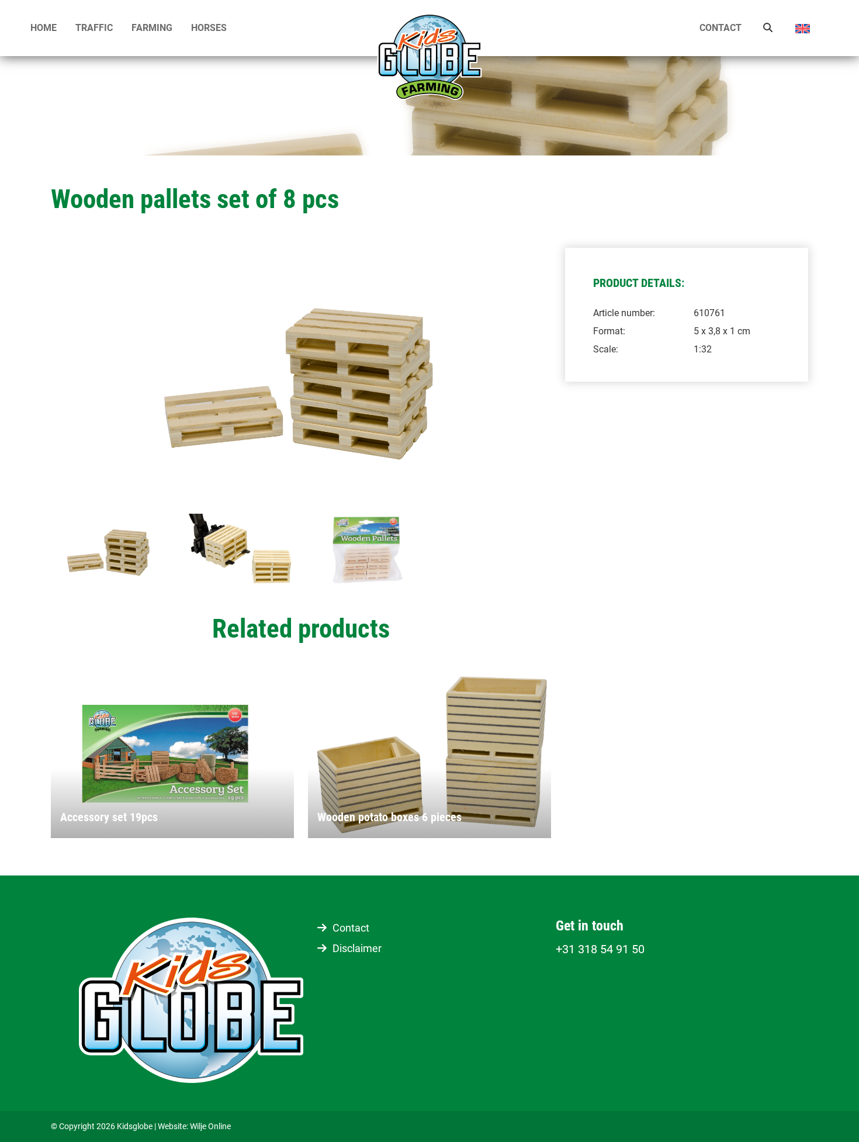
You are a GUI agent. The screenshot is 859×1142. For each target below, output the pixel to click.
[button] (811, 28)
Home (43, 27)
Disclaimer (357, 948)
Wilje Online (210, 1126)
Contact (720, 27)
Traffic (94, 27)
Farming (151, 27)
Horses (209, 27)
